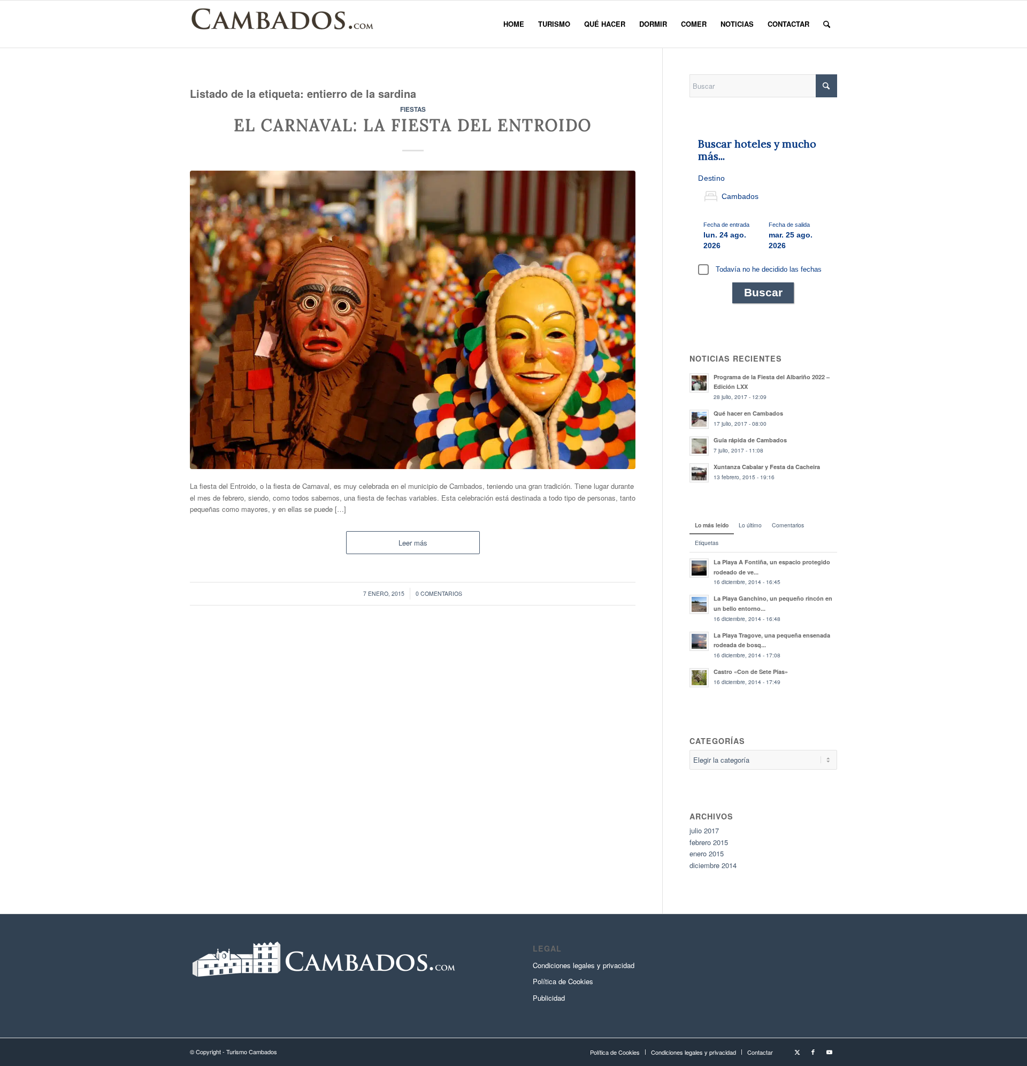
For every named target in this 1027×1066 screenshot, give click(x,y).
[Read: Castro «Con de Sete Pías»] (699, 677)
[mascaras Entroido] (412, 320)
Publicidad (549, 998)
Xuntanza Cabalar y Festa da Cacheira (767, 467)
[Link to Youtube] (829, 1052)
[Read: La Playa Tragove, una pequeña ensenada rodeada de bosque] (699, 641)
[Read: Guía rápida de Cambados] (699, 446)
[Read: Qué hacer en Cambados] (699, 419)
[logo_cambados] (283, 24)
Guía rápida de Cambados (750, 440)
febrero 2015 (708, 842)
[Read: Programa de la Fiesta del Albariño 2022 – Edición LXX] (699, 383)
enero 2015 (706, 853)
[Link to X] (797, 1052)
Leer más (412, 543)
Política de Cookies (563, 981)
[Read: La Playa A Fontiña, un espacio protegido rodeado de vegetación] (699, 568)
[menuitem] (513, 24)
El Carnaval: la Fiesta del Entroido (413, 125)
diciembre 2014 (713, 865)
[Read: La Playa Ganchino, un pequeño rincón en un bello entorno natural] (699, 604)
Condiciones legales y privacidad (583, 965)
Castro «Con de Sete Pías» (751, 672)
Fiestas (413, 109)
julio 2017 (704, 830)
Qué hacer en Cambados (748, 413)
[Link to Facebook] (813, 1052)
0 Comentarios (439, 593)
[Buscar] (826, 24)
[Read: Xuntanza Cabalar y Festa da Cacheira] (699, 472)
